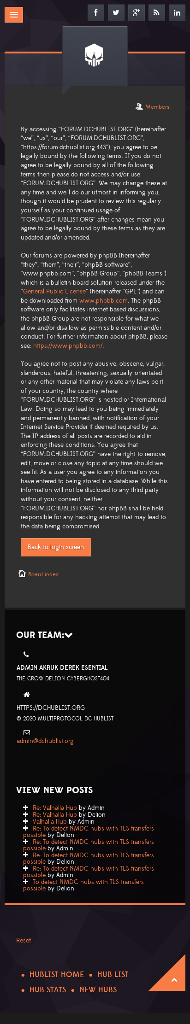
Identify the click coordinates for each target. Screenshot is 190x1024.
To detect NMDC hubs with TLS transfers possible (83, 885)
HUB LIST (113, 975)
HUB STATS (48, 990)
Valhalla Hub (50, 822)
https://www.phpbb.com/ (67, 346)
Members (157, 107)
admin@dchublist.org (45, 741)
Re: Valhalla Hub (55, 808)
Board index (43, 574)
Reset (23, 940)
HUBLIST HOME (57, 975)
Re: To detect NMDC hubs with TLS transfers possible (88, 832)
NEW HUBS (98, 990)
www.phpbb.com (103, 301)
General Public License (54, 291)
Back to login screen (56, 547)
